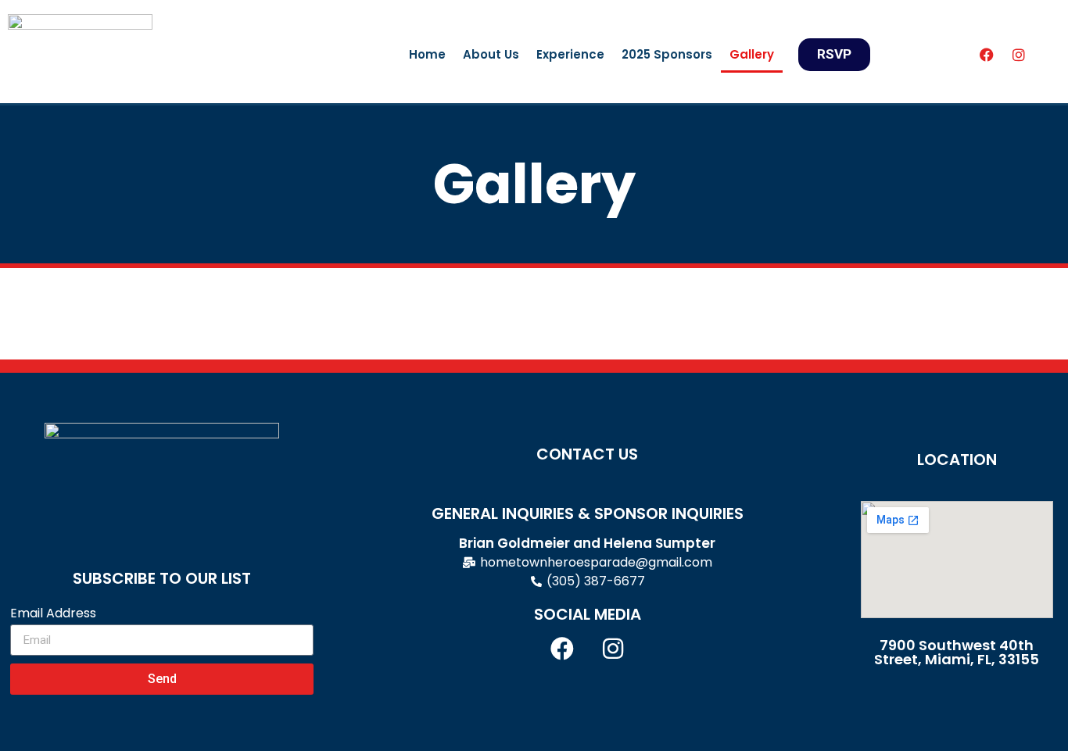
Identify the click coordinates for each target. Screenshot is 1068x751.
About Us (491, 54)
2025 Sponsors (667, 54)
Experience (570, 54)
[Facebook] (987, 55)
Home (427, 54)
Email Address (53, 613)
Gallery (751, 54)
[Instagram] (1019, 55)
